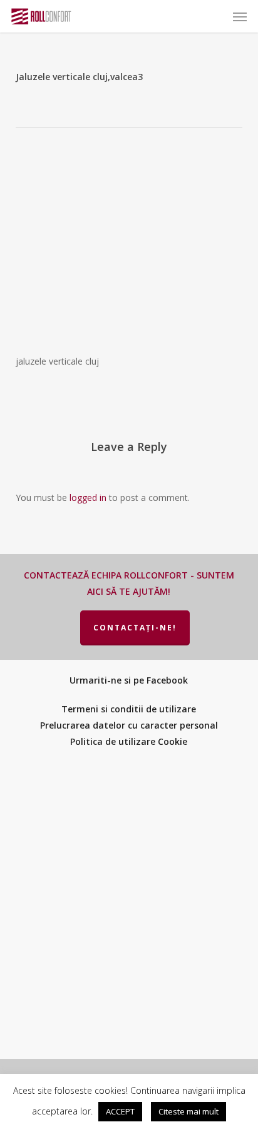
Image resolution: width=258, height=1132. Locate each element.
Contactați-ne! (135, 627)
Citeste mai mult (188, 1111)
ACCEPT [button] (120, 1111)
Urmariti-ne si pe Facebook (129, 680)
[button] (240, 16)
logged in (88, 497)
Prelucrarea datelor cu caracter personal (129, 725)
